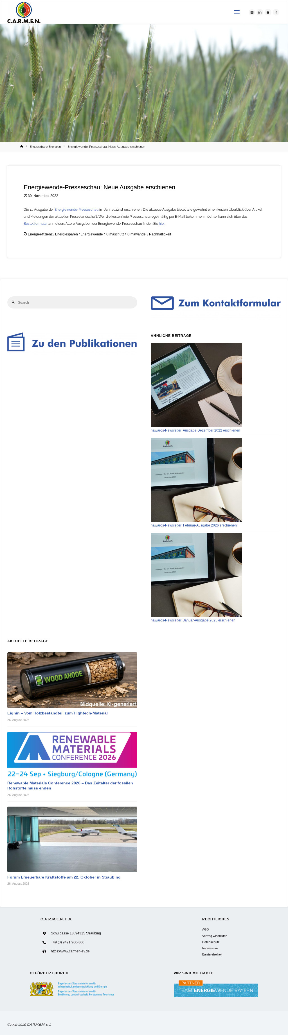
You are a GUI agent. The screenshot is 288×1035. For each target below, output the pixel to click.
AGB (205, 929)
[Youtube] (268, 12)
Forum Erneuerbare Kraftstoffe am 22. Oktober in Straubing (64, 877)
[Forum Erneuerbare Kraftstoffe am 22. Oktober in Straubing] (72, 839)
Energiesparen (66, 234)
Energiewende (91, 234)
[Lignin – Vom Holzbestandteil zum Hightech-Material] (72, 680)
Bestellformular (36, 223)
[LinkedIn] (259, 12)
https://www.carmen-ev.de (70, 951)
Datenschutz (211, 942)
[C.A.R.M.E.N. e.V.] (24, 12)
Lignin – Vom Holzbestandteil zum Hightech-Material (57, 713)
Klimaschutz (114, 234)
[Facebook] (276, 12)
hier (162, 223)
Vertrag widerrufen (214, 936)
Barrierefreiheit (212, 954)
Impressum (210, 948)
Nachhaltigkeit (160, 234)
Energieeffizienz (40, 234)
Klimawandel (137, 234)
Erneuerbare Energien (45, 147)
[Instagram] (252, 12)
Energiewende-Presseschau (76, 209)
